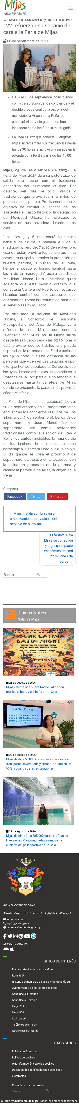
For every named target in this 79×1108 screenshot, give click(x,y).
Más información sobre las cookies (33, 1063)
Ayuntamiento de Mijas (25, 1101)
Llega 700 (18, 1006)
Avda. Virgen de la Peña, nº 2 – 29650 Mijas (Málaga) (38, 913)
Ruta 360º (18, 975)
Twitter (36, 496)
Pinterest (57, 496)
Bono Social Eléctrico (25, 994)
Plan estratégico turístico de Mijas (32, 969)
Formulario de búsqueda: (28, 1085)
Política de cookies (23, 1057)
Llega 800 (18, 1012)
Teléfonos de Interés (24, 1024)
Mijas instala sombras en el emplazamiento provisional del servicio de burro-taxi (33, 518)
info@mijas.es (15, 919)
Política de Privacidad (25, 1051)
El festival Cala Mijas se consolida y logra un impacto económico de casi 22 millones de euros (58, 548)
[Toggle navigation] (71, 8)
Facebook (14, 496)
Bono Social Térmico (24, 1000)
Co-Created (19, 1018)
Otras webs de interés (25, 1030)
